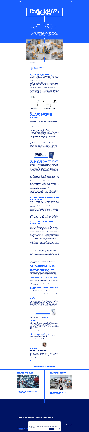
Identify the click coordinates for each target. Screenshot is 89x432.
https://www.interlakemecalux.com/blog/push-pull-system (39, 333)
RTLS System (46, 317)
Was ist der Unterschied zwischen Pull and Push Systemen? (39, 65)
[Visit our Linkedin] (70, 424)
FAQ (31, 69)
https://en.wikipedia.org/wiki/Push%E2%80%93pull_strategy (40, 334)
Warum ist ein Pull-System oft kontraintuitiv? (37, 66)
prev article (38, 366)
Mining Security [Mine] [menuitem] (39, 417)
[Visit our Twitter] (68, 424)
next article (51, 366)
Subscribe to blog (44, 366)
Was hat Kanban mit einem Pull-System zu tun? (37, 67)
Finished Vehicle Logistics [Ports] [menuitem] (48, 417)
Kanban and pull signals (34, 68)
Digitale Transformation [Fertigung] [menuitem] (22, 417)
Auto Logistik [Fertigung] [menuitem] (31, 417)
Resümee (32, 70)
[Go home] (19, 2)
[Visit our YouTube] (66, 424)
